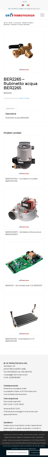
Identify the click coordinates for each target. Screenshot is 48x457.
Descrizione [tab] (10, 108)
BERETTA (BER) (24, 98)
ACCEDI (24, 2)
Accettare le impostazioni (17, 452)
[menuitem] (24, 1)
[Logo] (20, 15)
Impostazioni (36, 452)
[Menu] (41, 15)
